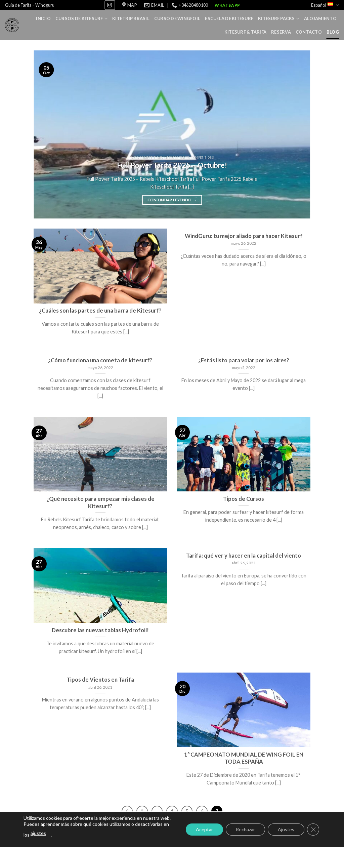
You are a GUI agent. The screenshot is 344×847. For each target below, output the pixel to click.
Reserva (281, 32)
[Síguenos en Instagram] (109, 5)
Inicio (43, 18)
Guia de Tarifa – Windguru (29, 5)
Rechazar (245, 829)
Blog (333, 32)
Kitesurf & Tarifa (245, 32)
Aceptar (204, 829)
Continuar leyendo (172, 200)
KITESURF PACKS (276, 18)
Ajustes (286, 829)
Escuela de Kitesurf (229, 18)
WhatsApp (227, 5)
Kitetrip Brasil (130, 18)
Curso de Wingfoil (177, 18)
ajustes (38, 833)
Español (318, 5)
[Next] (296, 134)
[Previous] (48, 134)
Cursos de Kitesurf (79, 18)
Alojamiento (320, 18)
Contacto (309, 32)
